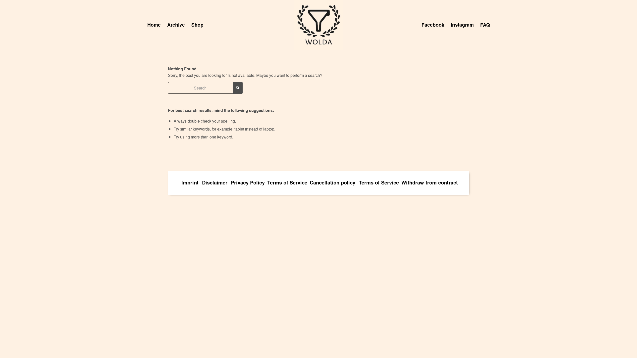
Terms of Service (287, 182)
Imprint (190, 182)
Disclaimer (214, 182)
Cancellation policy (332, 182)
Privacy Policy (248, 182)
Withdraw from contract (429, 182)
